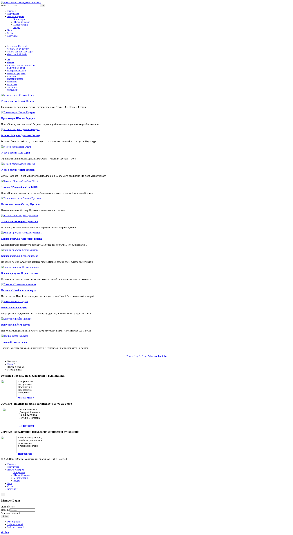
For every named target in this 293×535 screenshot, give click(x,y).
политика (12, 84)
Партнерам (13, 13)
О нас (10, 33)
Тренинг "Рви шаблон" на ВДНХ (19, 187)
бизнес (10, 62)
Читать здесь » (26, 397)
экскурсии (12, 90)
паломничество (15, 79)
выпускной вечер (16, 68)
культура (11, 76)
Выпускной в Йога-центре (15, 324)
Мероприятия (20, 24)
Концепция (19, 19)
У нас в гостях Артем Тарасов (18, 169)
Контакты (12, 35)
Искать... (5, 5)
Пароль (5, 510)
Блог (9, 30)
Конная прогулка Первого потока (19, 273)
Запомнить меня (9, 513)
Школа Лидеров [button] (15, 16)
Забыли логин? (15, 524)
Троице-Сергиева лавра (14, 342)
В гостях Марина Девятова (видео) (20, 135)
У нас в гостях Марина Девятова (19, 221)
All (8, 59)
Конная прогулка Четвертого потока (21, 238)
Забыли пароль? (15, 527)
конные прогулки (16, 73)
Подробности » (28, 425)
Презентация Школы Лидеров (18, 118)
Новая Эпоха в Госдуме (14, 307)
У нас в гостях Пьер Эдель (15, 152)
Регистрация (13, 521)
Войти (5, 516)
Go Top (5, 532)
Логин (4, 506)
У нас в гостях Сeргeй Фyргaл (17, 101)
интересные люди (16, 70)
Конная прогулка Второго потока (19, 256)
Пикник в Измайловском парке (18, 290)
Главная (11, 11)
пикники (12, 81)
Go (42, 5)
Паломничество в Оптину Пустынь (20, 204)
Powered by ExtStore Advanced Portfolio (146, 356)
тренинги (12, 87)
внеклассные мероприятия (21, 65)
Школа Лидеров (21, 22)
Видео (16, 27)
